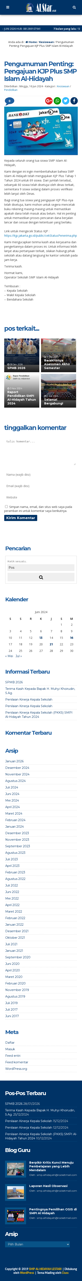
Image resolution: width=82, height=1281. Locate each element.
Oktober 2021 (15, 938)
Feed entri (12, 1056)
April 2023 (12, 866)
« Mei (9, 656)
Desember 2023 (17, 833)
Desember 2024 (17, 768)
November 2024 (17, 774)
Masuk (10, 1049)
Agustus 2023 (15, 853)
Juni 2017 (12, 1016)
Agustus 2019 (15, 996)
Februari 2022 (15, 918)
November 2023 (17, 840)
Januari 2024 (14, 826)
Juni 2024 (12, 794)
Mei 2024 (12, 800)
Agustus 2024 (15, 781)
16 (71, 638)
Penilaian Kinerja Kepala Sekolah (28, 699)
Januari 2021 (14, 951)
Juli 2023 (11, 859)
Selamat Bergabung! (53, 401)
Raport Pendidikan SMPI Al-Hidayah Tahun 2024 (21, 398)
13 (40, 638)
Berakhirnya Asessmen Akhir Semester (57, 364)
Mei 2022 (12, 898)
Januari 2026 (14, 761)
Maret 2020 (13, 977)
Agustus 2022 (15, 879)
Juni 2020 (12, 964)
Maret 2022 (13, 911)
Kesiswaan (46, 42)
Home (32, 42)
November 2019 (17, 990)
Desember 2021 (17, 931)
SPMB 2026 (16, 368)
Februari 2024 (15, 820)
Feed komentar (16, 1062)
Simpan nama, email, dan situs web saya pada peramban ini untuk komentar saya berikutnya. (38, 509)
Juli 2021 (11, 944)
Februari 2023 (15, 872)
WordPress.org (16, 1069)
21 (51, 644)
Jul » (19, 656)
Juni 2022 (12, 892)
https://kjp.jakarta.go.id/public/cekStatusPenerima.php (40, 236)
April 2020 (12, 970)
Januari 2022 (14, 925)
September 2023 (17, 846)
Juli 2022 (11, 885)
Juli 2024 (11, 787)
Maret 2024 (13, 813)
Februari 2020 (15, 983)
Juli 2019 (11, 1003)
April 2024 (12, 807)
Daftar (10, 1043)
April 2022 (12, 905)
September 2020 (17, 957)
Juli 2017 (11, 1009)
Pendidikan (10, 90)
